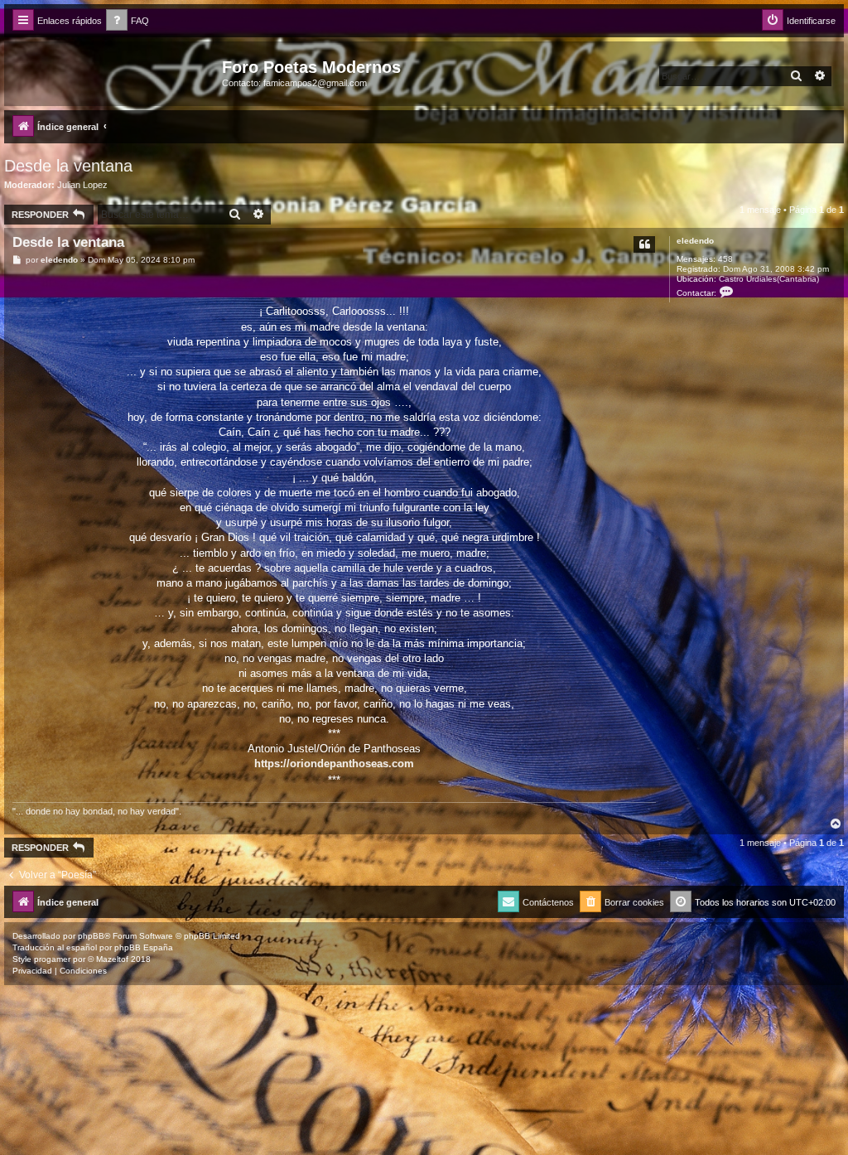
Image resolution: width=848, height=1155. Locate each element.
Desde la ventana (68, 166)
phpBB (91, 935)
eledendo (695, 240)
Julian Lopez (82, 185)
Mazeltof (112, 959)
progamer (52, 959)
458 (725, 258)
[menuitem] (127, 21)
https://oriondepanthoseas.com (334, 763)
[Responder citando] (644, 244)
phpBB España (143, 947)
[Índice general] (115, 72)
